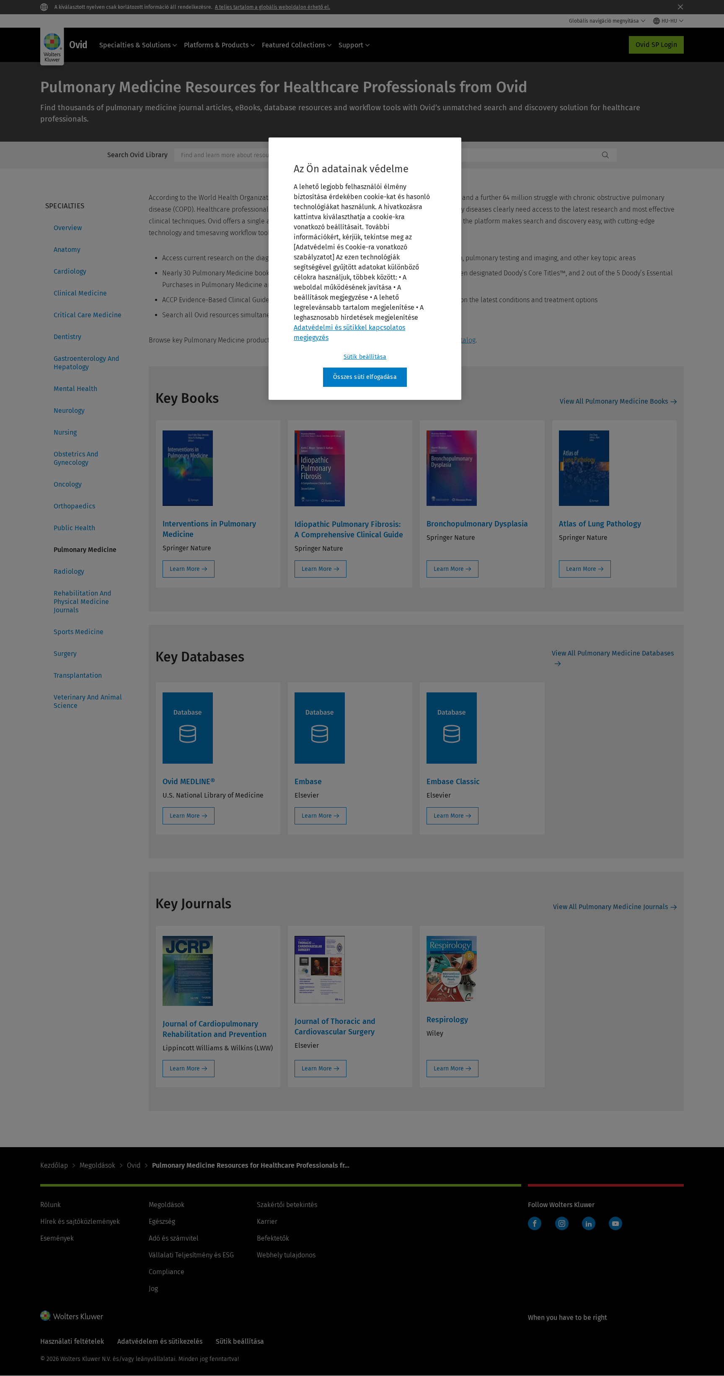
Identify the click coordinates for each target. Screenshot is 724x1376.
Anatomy (67, 250)
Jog (153, 1289)
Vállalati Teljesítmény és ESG (191, 1255)
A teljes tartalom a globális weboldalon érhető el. (272, 7)
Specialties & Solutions (135, 45)
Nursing (65, 432)
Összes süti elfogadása (365, 377)
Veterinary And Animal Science (88, 701)
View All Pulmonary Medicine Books (614, 401)
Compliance (166, 1272)
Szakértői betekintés (287, 1205)
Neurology (69, 411)
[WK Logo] (71, 1316)
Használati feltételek (72, 1341)
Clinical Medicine (80, 293)
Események (57, 1238)
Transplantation (78, 675)
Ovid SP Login (656, 45)
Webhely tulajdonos (286, 1255)
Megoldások (97, 1165)
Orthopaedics (74, 506)
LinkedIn (588, 1223)
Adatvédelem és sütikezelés (159, 1341)
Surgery (65, 654)
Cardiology (70, 271)
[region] (365, 268)
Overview (68, 228)
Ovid (133, 1165)
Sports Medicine (78, 632)
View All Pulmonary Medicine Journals (610, 907)
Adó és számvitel (174, 1238)
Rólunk (50, 1205)
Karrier (267, 1222)
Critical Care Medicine (88, 315)
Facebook (534, 1223)
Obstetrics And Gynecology (76, 458)
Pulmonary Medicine (85, 550)
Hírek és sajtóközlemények (80, 1222)
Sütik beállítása (365, 356)
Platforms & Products (216, 45)
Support (351, 45)
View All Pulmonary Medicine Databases (613, 653)
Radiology (69, 571)
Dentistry (67, 337)
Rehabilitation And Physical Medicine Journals (82, 601)
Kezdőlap (54, 1165)
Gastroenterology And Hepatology (86, 363)
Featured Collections (293, 45)
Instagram (562, 1223)
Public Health (74, 528)
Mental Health (75, 389)
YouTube (615, 1223)
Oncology (68, 484)
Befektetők (273, 1238)
